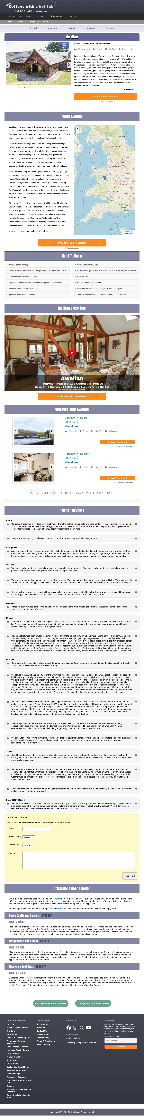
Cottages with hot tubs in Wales (50, 1003)
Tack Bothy (12, 1034)
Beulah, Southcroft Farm (18, 1067)
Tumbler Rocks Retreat (17, 1027)
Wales (20, 22)
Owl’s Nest (11, 1024)
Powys (32, 22)
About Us (41, 1027)
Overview (52, 28)
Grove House (12, 1063)
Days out (110, 28)
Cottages (11, 16)
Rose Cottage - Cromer (17, 1047)
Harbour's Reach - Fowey (18, 1050)
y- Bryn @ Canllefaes (16, 1057)
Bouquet (10, 1086)
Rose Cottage (13, 1060)
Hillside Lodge (13, 1074)
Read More (129, 89)
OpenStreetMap (129, 233)
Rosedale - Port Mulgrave (18, 1038)
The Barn (11, 1031)
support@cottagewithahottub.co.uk (82, 1043)
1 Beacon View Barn (77, 453)
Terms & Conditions (46, 1041)
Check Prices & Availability (106, 96)
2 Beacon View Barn (77, 417)
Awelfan (44, 22)
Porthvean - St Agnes (16, 1077)
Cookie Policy (43, 1038)
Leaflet (127, 231)
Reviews (91, 28)
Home (9, 22)
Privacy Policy (43, 1034)
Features (72, 28)
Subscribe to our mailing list (114, 1036)
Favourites (57, 16)
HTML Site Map (43, 1044)
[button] (19, 87)
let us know (62, 908)
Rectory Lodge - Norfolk (17, 1070)
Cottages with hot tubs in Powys (93, 1003)
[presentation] (8, 65)
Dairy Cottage (13, 1053)
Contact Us (71, 16)
